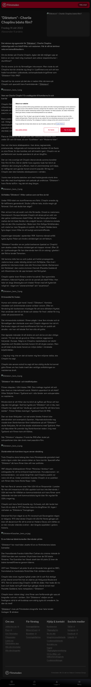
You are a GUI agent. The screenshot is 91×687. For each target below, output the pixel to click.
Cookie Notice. (60, 124)
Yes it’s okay (68, 130)
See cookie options (21, 129)
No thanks (51, 130)
